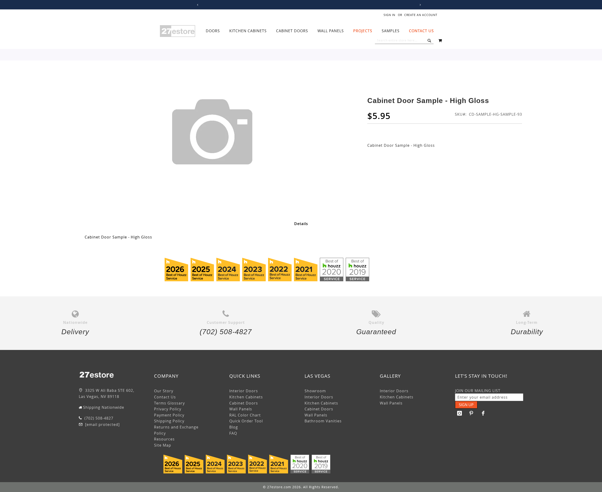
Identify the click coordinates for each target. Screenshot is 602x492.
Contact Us (165, 397)
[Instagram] (459, 413)
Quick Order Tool (246, 421)
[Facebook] (483, 413)
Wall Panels (240, 409)
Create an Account (420, 15)
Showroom (315, 390)
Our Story (163, 390)
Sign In (389, 15)
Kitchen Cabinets (246, 397)
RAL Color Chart (245, 415)
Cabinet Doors (243, 403)
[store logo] (177, 31)
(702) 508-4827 (98, 418)
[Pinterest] (471, 413)
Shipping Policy (169, 421)
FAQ (233, 433)
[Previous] (196, 4)
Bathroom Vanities (323, 421)
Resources (164, 439)
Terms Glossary (169, 403)
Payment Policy (169, 415)
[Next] (419, 4)
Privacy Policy (167, 409)
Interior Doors (243, 390)
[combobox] (404, 40)
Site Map (162, 445)
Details (301, 223)
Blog (233, 427)
